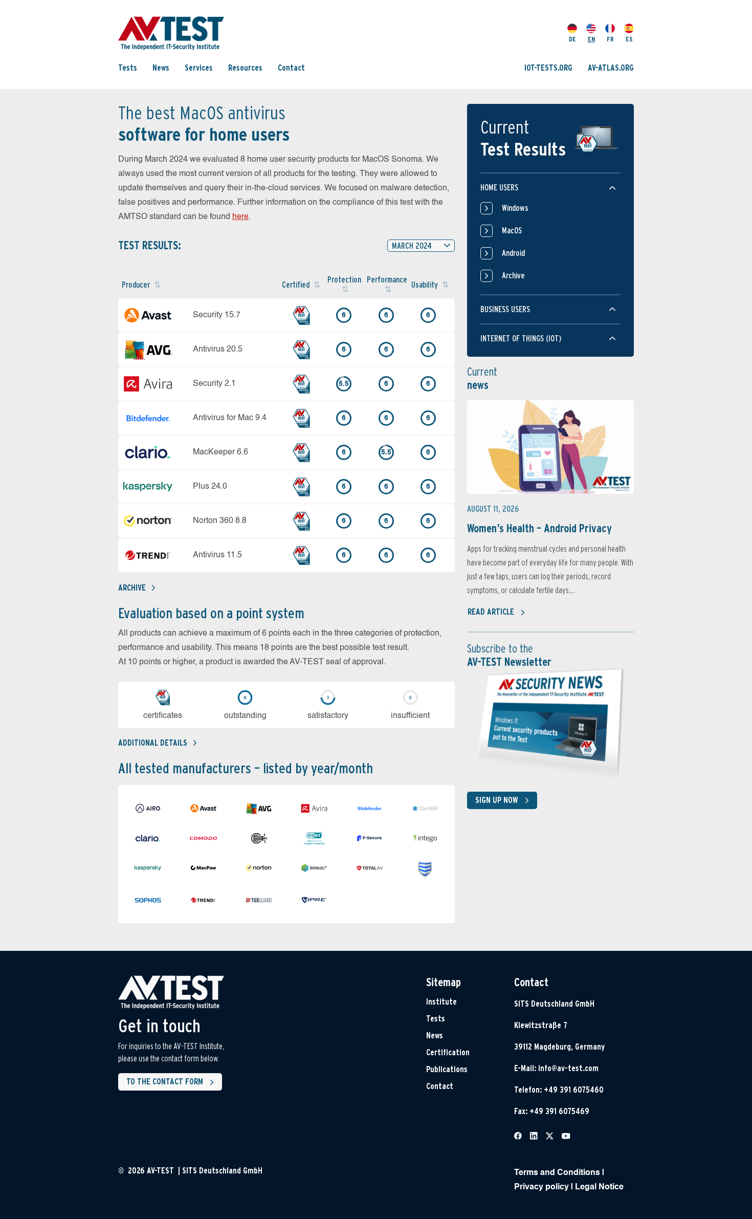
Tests (127, 68)
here (240, 217)
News (160, 68)
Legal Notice (599, 1187)
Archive (132, 588)
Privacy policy (541, 1187)
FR (610, 39)
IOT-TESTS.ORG (548, 68)
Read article (491, 612)
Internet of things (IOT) (520, 338)
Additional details (152, 743)
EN (591, 39)
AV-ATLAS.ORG (611, 68)
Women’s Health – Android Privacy (539, 528)
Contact (291, 68)
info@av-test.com (568, 1068)
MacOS (512, 230)
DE (572, 39)
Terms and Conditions (557, 1173)
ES (629, 39)
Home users (499, 187)
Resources (245, 68)
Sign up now (496, 800)
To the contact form (164, 1081)
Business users (505, 309)
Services (199, 68)
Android (513, 253)
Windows (515, 208)
